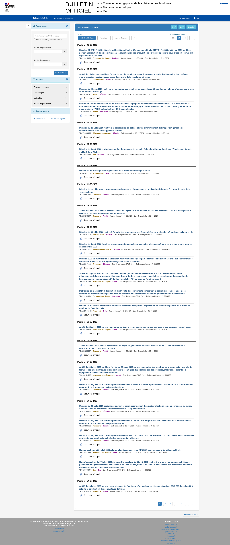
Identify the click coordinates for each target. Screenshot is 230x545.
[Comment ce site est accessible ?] (221, 3)
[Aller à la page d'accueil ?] (227, 3)
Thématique (39, 92)
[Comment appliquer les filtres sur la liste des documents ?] (67, 79)
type (135, 38)
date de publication (87, 38)
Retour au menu (192, 514)
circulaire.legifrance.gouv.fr (171, 529)
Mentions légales (59, 531)
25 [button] (179, 38)
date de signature (121, 38)
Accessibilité (59, 528)
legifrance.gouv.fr (171, 527)
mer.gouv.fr (171, 543)
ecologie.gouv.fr (171, 538)
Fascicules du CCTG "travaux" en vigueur (50, 118)
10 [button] (173, 38)
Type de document (41, 87)
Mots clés (38, 98)
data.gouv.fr (171, 536)
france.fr (171, 533)
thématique (104, 38)
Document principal (91, 62)
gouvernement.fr (171, 531)
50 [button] (185, 38)
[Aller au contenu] (223, 3)
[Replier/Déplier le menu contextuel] (28, 26)
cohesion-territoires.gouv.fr (170, 540)
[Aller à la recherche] (225, 3)
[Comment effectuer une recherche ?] (67, 26)
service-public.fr (171, 524)
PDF (174, 27)
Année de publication (42, 103)
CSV (182, 27)
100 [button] (192, 38)
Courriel (191, 27)
